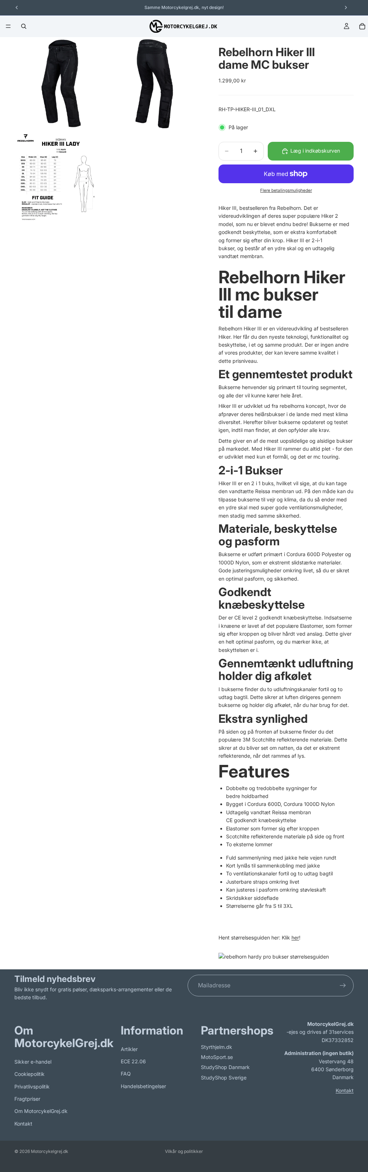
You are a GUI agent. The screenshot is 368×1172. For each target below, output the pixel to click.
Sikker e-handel (32, 1062)
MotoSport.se (217, 1057)
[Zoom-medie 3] (60, 177)
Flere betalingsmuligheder (286, 190)
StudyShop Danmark (225, 1067)
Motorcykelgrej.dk (49, 1151)
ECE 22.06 (133, 1061)
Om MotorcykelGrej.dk (41, 1111)
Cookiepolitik (29, 1074)
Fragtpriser (27, 1099)
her (295, 937)
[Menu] (8, 26)
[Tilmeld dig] (342, 985)
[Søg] (24, 26)
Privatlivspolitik (32, 1086)
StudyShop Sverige (224, 1077)
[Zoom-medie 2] (155, 83)
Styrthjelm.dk (216, 1046)
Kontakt (23, 1123)
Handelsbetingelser (143, 1086)
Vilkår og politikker (184, 1151)
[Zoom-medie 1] (60, 83)
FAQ (126, 1073)
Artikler (129, 1049)
